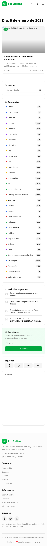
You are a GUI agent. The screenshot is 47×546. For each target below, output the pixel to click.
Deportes (5, 472)
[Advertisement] (23, 400)
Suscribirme (23, 348)
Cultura (5, 476)
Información (7, 468)
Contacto (5, 499)
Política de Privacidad (10, 502)
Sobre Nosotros (8, 495)
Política (5, 479)
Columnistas (7, 483)
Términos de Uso (8, 506)
